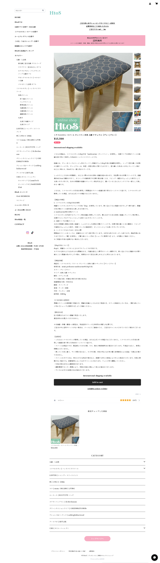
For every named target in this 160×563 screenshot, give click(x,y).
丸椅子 (20, 118)
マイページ (20, 200)
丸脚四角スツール (26, 108)
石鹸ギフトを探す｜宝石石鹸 (25, 27)
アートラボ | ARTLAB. (58, 522)
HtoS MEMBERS (23, 196)
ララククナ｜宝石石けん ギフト (29, 67)
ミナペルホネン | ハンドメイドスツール (64, 469)
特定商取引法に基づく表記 (77, 551)
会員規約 (91, 551)
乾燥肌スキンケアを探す (23, 46)
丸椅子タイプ (25, 125)
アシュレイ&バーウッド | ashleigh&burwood (67, 515)
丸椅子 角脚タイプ (26, 121)
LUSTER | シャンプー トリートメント (64, 475)
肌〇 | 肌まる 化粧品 (57, 482)
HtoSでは (18, 22)
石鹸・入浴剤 (54, 462)
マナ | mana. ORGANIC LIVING (62, 489)
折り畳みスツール (26, 99)
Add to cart (97, 382)
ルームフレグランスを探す (24, 36)
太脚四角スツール (26, 111)
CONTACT (19, 224)
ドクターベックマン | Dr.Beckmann (63, 502)
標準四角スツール (26, 105)
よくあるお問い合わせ (23, 210)
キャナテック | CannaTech (28, 181)
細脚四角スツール (26, 114)
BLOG (17, 215)
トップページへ (97, 539)
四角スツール (23, 95)
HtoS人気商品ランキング (24, 51)
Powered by (95, 559)
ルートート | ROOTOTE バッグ (62, 495)
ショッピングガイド (22, 205)
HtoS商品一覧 (20, 219)
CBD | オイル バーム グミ (59, 528)
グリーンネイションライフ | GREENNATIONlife (68, 508)
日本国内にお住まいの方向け (97, 389)
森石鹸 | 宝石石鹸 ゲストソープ (29, 63)
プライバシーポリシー (58, 551)
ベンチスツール (25, 102)
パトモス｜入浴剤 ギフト (27, 84)
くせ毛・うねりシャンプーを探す (27, 41)
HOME (18, 17)
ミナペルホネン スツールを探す (26, 32)
